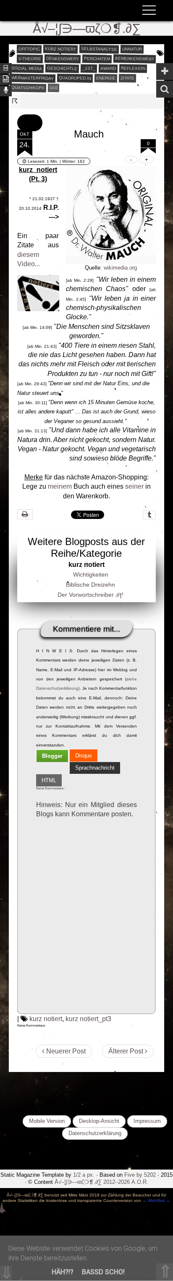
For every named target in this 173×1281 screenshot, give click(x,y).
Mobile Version (47, 1121)
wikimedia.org (120, 268)
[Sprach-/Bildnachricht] (6, 90)
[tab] (52, 755)
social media (26, 68)
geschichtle (62, 68)
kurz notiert (60, 48)
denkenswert (62, 58)
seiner (134, 486)
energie (105, 77)
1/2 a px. (83, 1175)
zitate (127, 77)
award (108, 68)
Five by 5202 (140, 1175)
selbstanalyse (99, 48)
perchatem (97, 58)
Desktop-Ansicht (99, 1121)
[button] (29, 122)
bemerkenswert (134, 58)
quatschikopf (28, 87)
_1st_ (88, 68)
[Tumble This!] (149, 515)
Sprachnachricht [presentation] (95, 768)
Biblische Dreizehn (90, 584)
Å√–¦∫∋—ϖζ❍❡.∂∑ (87, 28)
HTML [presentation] (49, 780)
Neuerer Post (65, 1051)
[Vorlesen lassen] (6, 78)
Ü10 (54, 87)
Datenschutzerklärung (94, 1133)
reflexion (133, 68)
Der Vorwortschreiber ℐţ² (90, 594)
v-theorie (29, 58)
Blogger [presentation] (52, 756)
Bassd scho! (103, 1272)
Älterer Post (126, 1051)
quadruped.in (75, 77)
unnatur (132, 48)
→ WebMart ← (155, 1200)
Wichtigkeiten (90, 574)
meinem (60, 486)
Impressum (147, 1121)
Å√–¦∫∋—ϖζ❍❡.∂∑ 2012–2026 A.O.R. (101, 1182)
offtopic (29, 48)
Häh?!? (62, 1272)
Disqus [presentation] (83, 755)
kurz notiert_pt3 (88, 1018)
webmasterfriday (32, 78)
